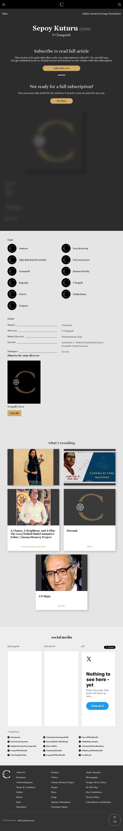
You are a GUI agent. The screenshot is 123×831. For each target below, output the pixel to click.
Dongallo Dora (16, 406)
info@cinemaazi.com (26, 820)
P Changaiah (61, 35)
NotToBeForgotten (19, 741)
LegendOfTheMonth (55, 755)
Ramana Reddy (81, 271)
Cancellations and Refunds (98, 801)
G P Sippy (45, 596)
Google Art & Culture (96, 782)
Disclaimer (21, 806)
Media (19, 796)
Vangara (23, 305)
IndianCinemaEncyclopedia (23, 746)
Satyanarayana (81, 259)
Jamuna (23, 248)
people (61, 605)
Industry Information (60, 801)
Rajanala (23, 282)
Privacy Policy (92, 796)
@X (83, 646)
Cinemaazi (15, 737)
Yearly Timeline (93, 772)
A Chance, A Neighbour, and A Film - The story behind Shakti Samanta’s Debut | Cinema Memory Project (33, 534)
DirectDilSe (51, 746)
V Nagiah (78, 282)
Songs (54, 796)
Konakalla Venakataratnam (75, 346)
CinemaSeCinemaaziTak (57, 737)
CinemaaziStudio (54, 750)
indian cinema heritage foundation (101, 13)
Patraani (72, 530)
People (54, 787)
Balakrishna (79, 294)
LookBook (86, 755)
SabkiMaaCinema (90, 741)
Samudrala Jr (68, 342)
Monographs (92, 777)
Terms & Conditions (25, 787)
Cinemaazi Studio (59, 806)
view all (14, 413)
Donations (21, 777)
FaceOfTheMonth (90, 737)
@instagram (13, 646)
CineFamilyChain (18, 755)
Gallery (19, 791)
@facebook (49, 646)
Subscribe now (62, 68)
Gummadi (24, 271)
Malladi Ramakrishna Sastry (90, 342)
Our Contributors (94, 791)
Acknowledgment (24, 782)
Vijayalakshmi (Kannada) (32, 259)
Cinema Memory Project (62, 782)
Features (55, 772)
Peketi (22, 294)
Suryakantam (80, 248)
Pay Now (61, 100)
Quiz (18, 801)
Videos (54, 777)
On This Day (92, 787)
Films (53, 791)
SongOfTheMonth (18, 750)
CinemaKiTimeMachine (93, 746)
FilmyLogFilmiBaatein (92, 750)
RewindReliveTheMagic (57, 741)
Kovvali (65, 351)
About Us (20, 772)
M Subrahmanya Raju (72, 336)
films (5, 13)
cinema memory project (33, 546)
